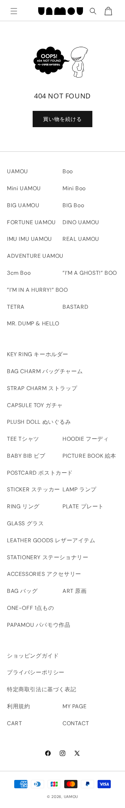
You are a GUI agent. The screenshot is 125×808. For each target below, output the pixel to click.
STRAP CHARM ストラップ (42, 388)
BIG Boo (73, 205)
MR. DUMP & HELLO (33, 323)
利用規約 (18, 706)
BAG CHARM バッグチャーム (45, 371)
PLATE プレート (83, 506)
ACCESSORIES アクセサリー (44, 574)
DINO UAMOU (80, 222)
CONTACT (75, 723)
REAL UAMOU (80, 239)
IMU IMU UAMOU (29, 239)
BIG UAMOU (23, 205)
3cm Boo (19, 272)
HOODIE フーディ (85, 438)
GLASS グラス (25, 523)
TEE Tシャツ (23, 438)
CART (14, 723)
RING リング (23, 506)
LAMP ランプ (79, 489)
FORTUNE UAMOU (31, 222)
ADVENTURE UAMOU (35, 256)
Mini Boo (74, 188)
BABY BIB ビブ (26, 455)
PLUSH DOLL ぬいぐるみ (39, 421)
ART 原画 (74, 591)
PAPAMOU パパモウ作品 (38, 625)
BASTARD (75, 306)
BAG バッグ (22, 591)
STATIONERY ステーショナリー (47, 557)
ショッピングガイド (33, 655)
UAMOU (17, 171)
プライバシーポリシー (36, 672)
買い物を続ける (62, 119)
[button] (14, 11)
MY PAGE (74, 706)
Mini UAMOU (24, 188)
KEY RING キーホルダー (37, 354)
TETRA (16, 306)
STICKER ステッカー (33, 489)
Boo (67, 171)
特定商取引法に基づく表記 (41, 689)
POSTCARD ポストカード (40, 472)
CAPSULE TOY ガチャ (35, 405)
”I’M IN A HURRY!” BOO (37, 289)
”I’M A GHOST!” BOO (89, 272)
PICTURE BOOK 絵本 (89, 455)
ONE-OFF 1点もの (30, 608)
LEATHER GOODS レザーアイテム (51, 540)
